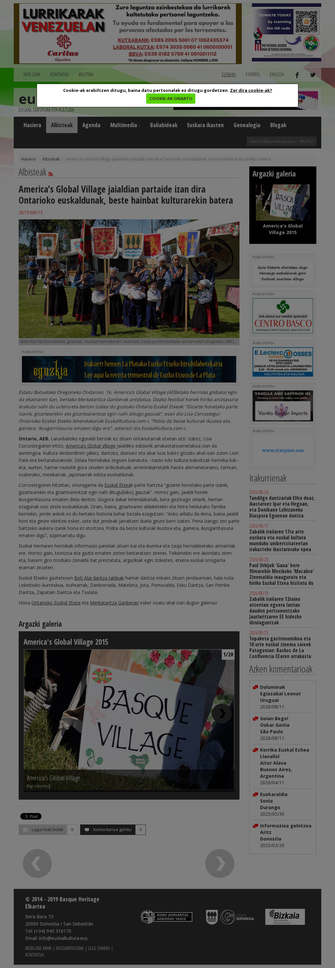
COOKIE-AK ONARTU (171, 98)
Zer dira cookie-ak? (251, 90)
